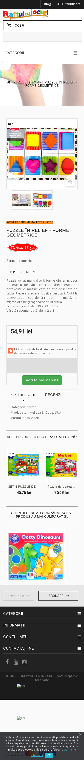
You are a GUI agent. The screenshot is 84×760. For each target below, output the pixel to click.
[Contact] (9, 62)
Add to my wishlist (42, 380)
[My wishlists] (15, 62)
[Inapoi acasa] (8, 82)
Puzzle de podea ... (61, 486)
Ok (49, 755)
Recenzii (54, 395)
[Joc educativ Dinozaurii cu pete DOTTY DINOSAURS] (36, 557)
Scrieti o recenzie (19, 261)
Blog (47, 4)
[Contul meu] (2, 62)
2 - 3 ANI (35, 82)
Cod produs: (15, 272)
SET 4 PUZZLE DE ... (24, 486)
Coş (19, 25)
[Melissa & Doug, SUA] (42, 248)
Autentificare (70, 4)
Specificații (23, 395)
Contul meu (15, 636)
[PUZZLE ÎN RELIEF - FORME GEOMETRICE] (21, 200)
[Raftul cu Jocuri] (42, 14)
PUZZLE (20, 82)
